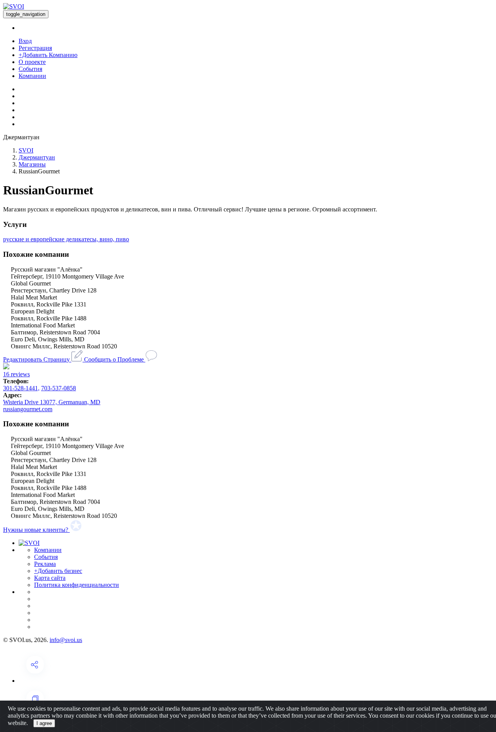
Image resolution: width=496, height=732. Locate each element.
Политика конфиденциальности (76, 584)
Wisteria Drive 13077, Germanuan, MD (51, 402)
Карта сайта (49, 578)
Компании (32, 76)
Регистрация (35, 48)
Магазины (32, 164)
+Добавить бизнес (58, 571)
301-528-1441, (21, 388)
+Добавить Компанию (48, 55)
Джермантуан (37, 157)
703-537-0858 (58, 388)
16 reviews (16, 374)
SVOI (26, 150)
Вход (25, 41)
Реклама (45, 564)
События (30, 69)
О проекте (32, 62)
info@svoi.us (66, 640)
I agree (44, 723)
